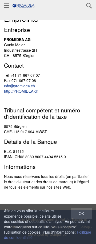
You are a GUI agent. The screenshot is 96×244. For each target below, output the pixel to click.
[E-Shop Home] (23, 5)
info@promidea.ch (19, 85)
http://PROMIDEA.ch (21, 91)
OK (81, 213)
